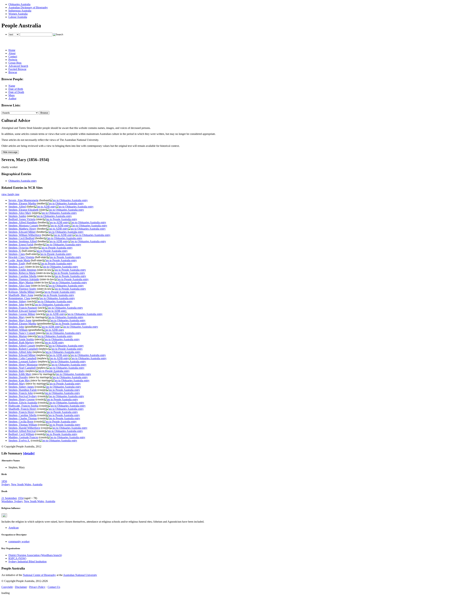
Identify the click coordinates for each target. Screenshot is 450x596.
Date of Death (16, 92)
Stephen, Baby (16, 370)
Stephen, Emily (16, 263)
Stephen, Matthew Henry (22, 228)
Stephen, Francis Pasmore (22, 307)
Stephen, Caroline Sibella (22, 276)
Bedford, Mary (16, 383)
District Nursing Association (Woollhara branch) (35, 555)
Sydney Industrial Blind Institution (27, 561)
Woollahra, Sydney (11, 501)
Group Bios (14, 62)
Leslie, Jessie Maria (19, 260)
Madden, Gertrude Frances (23, 437)
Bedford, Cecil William (21, 434)
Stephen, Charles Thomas (22, 418)
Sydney (5, 484)
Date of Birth (15, 88)
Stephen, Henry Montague (23, 364)
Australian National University (80, 575)
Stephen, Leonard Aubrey (22, 361)
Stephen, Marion (17, 336)
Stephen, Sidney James (21, 386)
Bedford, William (18, 329)
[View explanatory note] (4, 515)
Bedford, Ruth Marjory (21, 342)
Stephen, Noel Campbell (22, 367)
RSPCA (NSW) (17, 558)
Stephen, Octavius (18, 247)
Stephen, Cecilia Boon (20, 421)
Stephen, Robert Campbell (23, 348)
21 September (9, 498)
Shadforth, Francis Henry (22, 408)
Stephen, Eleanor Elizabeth (23, 209)
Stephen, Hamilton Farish (22, 389)
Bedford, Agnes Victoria (22, 219)
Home (11, 50)
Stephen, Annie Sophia (21, 339)
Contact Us (54, 586)
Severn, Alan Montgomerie (23, 200)
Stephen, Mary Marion (21, 282)
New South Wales (21, 484)
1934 (21, 498)
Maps (11, 95)
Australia (37, 484)
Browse (12, 72)
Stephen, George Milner (21, 314)
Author (12, 98)
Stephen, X (14, 250)
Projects (12, 59)
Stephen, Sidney (17, 301)
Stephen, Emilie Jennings (22, 269)
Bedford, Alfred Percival (22, 431)
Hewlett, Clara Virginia (21, 257)
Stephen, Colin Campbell (22, 358)
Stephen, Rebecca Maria (22, 272)
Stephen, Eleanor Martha (22, 203)
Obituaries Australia (19, 4)
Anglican (13, 527)
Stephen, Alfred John (20, 352)
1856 (4, 481)
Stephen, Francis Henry (21, 412)
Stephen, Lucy (16, 266)
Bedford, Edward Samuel (22, 310)
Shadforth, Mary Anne (20, 295)
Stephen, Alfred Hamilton (22, 222)
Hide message (10, 152)
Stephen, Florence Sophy (22, 288)
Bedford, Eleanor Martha (22, 323)
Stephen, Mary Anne (19, 320)
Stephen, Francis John (20, 393)
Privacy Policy (37, 586)
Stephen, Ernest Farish (20, 244)
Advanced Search (18, 65)
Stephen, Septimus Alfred (22, 241)
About (11, 53)
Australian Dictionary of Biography (28, 7)
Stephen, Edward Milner (22, 231)
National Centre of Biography (39, 575)
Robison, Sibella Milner (21, 291)
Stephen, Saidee (17, 216)
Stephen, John (16, 304)
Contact (12, 56)
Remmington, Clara (19, 298)
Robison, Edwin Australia (22, 402)
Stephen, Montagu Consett (23, 225)
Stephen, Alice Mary (19, 212)
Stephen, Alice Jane (19, 285)
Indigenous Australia (19, 10)
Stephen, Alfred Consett (21, 345)
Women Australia (18, 13)
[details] (28, 453)
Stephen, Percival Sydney (22, 396)
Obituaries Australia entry (22, 180)
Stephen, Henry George (21, 399)
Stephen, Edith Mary (19, 374)
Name (11, 85)
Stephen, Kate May (19, 380)
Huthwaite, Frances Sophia (23, 405)
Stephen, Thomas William (22, 424)
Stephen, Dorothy (18, 377)
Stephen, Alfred (17, 206)
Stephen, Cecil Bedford (21, 238)
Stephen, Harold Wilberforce (24, 427)
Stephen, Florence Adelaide (23, 279)
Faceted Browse (17, 69)
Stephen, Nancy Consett (21, 333)
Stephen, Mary (16, 317)
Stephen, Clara (16, 254)
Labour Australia (17, 16)
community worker (19, 541)
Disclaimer (21, 586)
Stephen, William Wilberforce (24, 235)
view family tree (10, 194)
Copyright (7, 586)
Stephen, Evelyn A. (19, 440)
